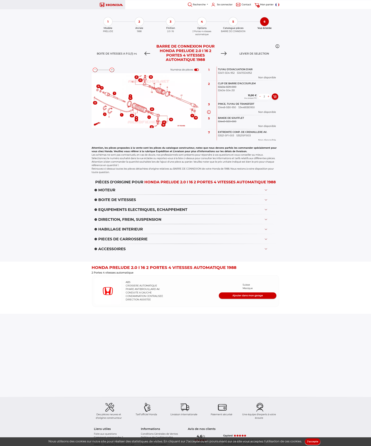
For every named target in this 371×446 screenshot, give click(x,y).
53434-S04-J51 (226, 90)
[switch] (196, 70)
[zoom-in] (112, 70)
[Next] (223, 54)
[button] (277, 46)
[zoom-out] (95, 70)
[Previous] (147, 54)
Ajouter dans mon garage (247, 295)
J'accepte (312, 441)
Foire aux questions (105, 434)
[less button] (260, 96)
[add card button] (275, 96)
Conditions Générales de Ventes (159, 434)
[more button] (268, 96)
